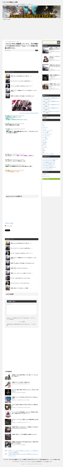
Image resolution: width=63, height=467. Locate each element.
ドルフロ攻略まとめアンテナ (48, 162)
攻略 (43, 148)
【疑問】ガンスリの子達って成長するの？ (21, 382)
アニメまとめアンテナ (47, 168)
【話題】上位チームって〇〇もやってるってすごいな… (54, 85)
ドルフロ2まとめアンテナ (48, 165)
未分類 (43, 150)
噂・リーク (44, 145)
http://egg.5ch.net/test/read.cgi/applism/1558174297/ (29, 113)
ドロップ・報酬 (45, 132)
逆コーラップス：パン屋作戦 (48, 153)
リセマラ (44, 140)
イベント (44, 122)
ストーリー (44, 128)
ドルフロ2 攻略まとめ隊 (10, 2)
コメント (9, 304)
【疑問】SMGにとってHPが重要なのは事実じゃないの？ (24, 434)
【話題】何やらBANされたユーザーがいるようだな (54, 66)
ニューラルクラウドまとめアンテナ (50, 158)
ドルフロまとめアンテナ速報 (48, 160)
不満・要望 (44, 142)
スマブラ (44, 174)
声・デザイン (45, 147)
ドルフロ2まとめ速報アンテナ (49, 167)
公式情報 (44, 143)
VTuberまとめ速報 (9, 223)
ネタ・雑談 (9, 225)
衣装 (43, 152)
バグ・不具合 (45, 138)
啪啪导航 (47, 99)
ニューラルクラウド (46, 135)
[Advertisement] (31, 29)
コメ (36, 50)
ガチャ (43, 125)
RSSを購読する (47, 178)
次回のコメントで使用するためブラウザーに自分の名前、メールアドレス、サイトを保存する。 (21, 319)
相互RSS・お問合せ (6, 19)
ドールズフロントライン (47, 133)
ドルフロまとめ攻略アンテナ (48, 163)
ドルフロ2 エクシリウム (47, 130)
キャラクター (45, 127)
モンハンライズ (45, 176)
